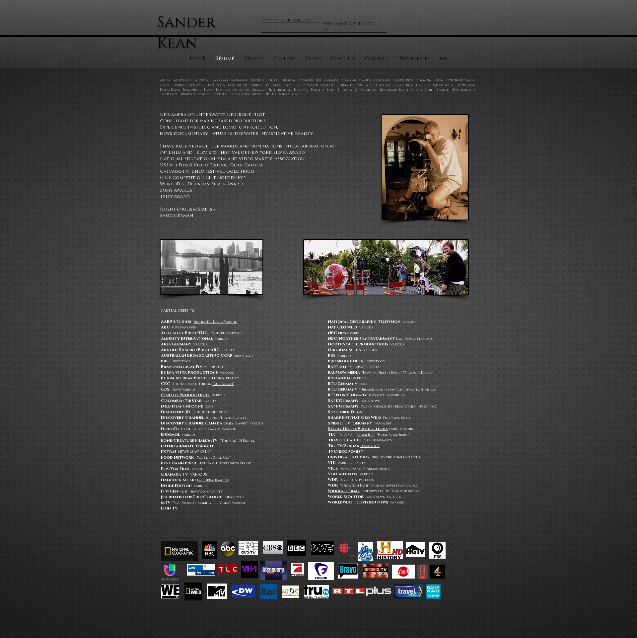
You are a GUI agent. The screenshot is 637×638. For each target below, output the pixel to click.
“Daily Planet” (235, 423)
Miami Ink (365, 434)
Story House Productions (358, 428)
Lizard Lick (370, 446)
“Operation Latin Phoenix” (362, 485)
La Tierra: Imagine (213, 480)
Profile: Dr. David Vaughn (215, 321)
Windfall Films (344, 491)
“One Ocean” (223, 384)
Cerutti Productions (185, 395)
